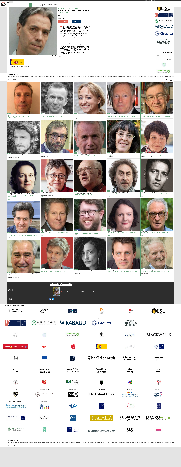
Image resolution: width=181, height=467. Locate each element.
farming (132, 76)
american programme (26, 76)
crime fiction (98, 76)
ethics (127, 76)
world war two (12, 79)
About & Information (28, 2)
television (150, 77)
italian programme (29, 77)
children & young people (65, 76)
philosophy (88, 77)
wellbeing (172, 77)
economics (109, 76)
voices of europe (162, 77)
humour (15, 77)
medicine (57, 77)
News (22, 2)
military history (63, 77)
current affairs (102, 76)
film (139, 76)
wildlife (8, 79)
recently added (15, 76)
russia (118, 77)
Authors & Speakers (17, 2)
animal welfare (31, 76)
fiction (60, 56)
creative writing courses (91, 76)
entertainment (120, 76)
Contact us (146, 0)
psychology (105, 77)
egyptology (115, 76)
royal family (115, 77)
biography (51, 76)
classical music (78, 76)
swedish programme (140, 77)
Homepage (8, 2)
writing (15, 79)
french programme (150, 76)
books (57, 76)
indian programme (19, 77)
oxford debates (72, 77)
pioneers (95, 77)
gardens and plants (161, 76)
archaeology (39, 76)
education (112, 76)
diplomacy (106, 76)
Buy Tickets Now (63, 21)
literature (60, 58)
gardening (154, 76)
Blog (34, 2)
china (69, 76)
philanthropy (84, 77)
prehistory (102, 77)
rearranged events (9, 76)
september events (126, 77)
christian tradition (73, 76)
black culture (54, 76)
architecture (43, 76)
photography (92, 77)
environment (123, 76)
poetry (98, 77)
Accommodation (39, 2)
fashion (135, 76)
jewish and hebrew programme (38, 77)
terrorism (153, 77)
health (173, 76)
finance (142, 76)
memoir (60, 77)
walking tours (169, 77)
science (123, 77)
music (66, 77)
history (13, 77)
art (45, 76)
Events (11, 2)
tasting (144, 77)
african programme (20, 76)
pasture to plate (80, 77)
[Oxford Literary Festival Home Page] (3, 4)
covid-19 (86, 76)
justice (43, 77)
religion (112, 77)
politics (100, 77)
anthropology (35, 76)
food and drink (145, 76)
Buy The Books (76, 21)
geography (166, 76)
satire (120, 77)
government (169, 76)
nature (68, 77)
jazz (32, 77)
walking (166, 77)
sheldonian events (132, 77)
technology (147, 77)
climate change (82, 76)
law (45, 77)
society (136, 77)
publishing (109, 77)
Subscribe (60, 284)
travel (158, 77)
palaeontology (76, 77)
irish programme (24, 77)
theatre (156, 77)
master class (53, 77)
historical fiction (9, 77)
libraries (47, 77)
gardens (157, 76)
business (60, 76)
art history (47, 76)
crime (95, 76)
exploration (129, 76)
